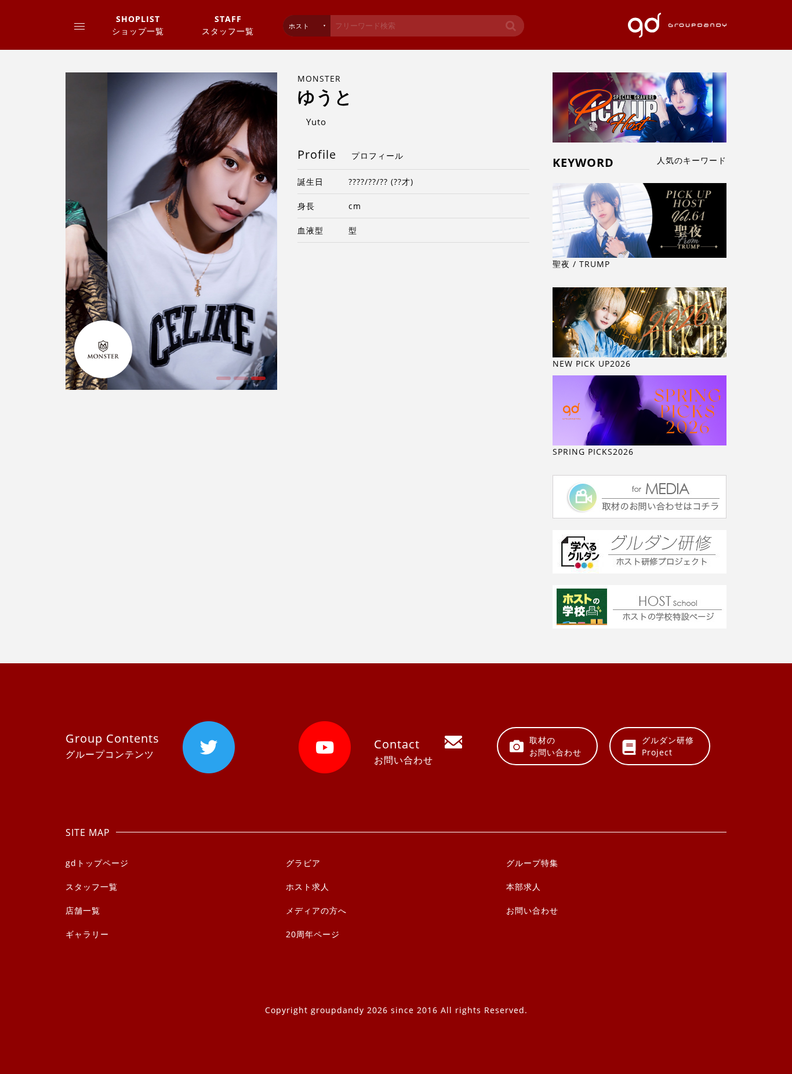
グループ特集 (532, 862)
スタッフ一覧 (228, 24)
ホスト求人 (307, 886)
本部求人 (523, 886)
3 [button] (257, 382)
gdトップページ (97, 862)
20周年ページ (313, 934)
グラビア (303, 862)
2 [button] (239, 382)
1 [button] (222, 382)
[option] (171, 231)
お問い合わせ (532, 910)
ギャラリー (87, 934)
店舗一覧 (83, 910)
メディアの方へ (316, 910)
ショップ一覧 (138, 24)
